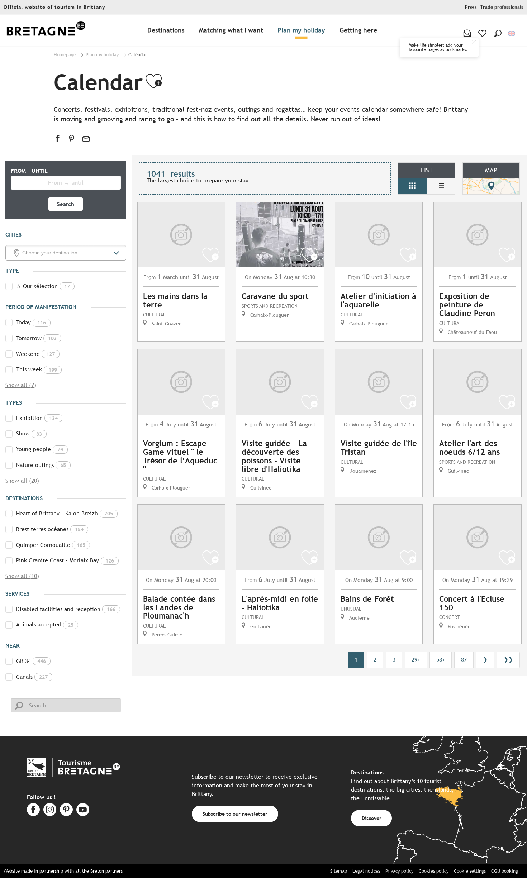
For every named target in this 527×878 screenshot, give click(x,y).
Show (29, 433)
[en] (512, 33)
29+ (416, 659)
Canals (32, 676)
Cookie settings (470, 871)
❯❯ (508, 659)
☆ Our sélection (43, 286)
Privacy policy (399, 871)
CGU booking (504, 871)
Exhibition (37, 418)
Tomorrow (36, 338)
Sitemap (338, 871)
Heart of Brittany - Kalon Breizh (64, 513)
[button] (498, 33)
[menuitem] (45, 30)
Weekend (35, 353)
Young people (39, 449)
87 (464, 659)
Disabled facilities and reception (65, 609)
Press (471, 7)
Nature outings (41, 465)
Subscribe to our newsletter (235, 814)
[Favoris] (483, 33)
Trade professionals (501, 7)
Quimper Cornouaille (50, 544)
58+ (440, 659)
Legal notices (366, 871)
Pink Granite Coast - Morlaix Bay (65, 560)
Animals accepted (44, 624)
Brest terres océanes (50, 529)
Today (31, 322)
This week (36, 369)
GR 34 (31, 661)
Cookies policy (433, 871)
